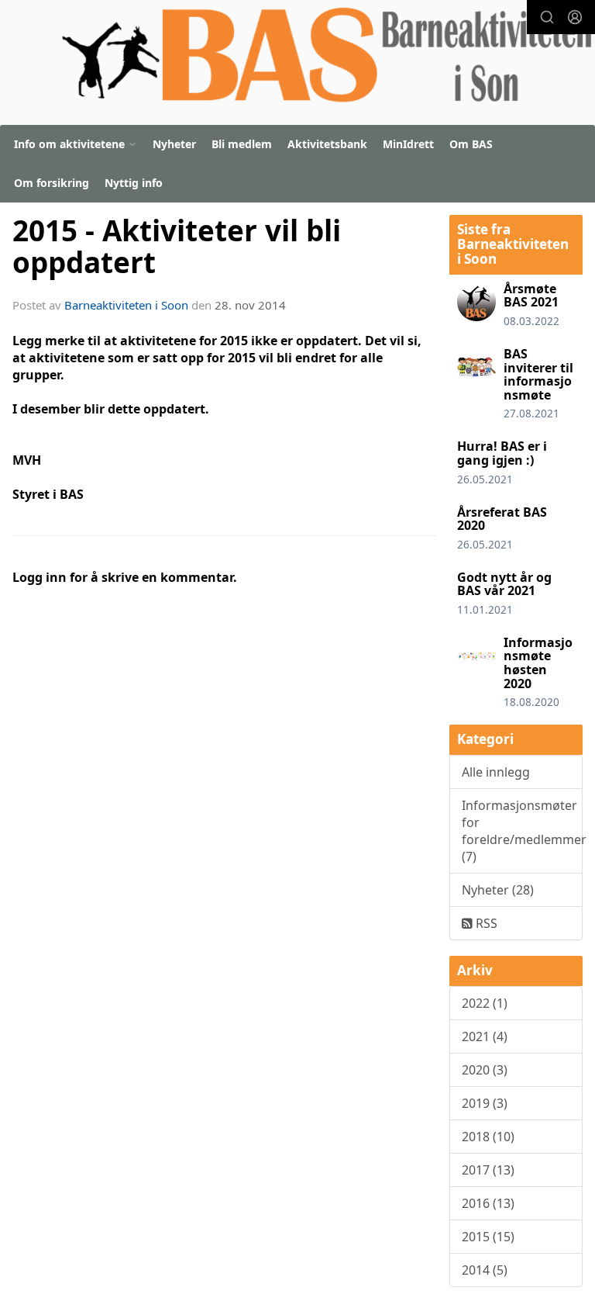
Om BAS (471, 144)
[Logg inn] (575, 17)
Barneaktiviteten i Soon (126, 305)
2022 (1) (484, 1003)
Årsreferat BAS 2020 (502, 519)
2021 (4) (484, 1036)
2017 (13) (488, 1169)
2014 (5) (484, 1270)
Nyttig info (134, 182)
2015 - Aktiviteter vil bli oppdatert (176, 246)
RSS (485, 923)
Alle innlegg (496, 771)
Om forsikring (51, 182)
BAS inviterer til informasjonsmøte (538, 374)
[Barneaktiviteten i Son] (326, 58)
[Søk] (547, 17)
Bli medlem (242, 144)
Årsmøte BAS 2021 (531, 295)
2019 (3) (484, 1103)
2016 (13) (488, 1203)
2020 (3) (484, 1069)
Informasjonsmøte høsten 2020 (538, 663)
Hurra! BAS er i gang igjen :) (502, 453)
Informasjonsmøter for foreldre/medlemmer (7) (522, 831)
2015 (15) (488, 1236)
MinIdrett (408, 144)
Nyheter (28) (498, 889)
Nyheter (174, 144)
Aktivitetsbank (327, 144)
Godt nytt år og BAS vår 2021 (504, 584)
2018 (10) (488, 1136)
